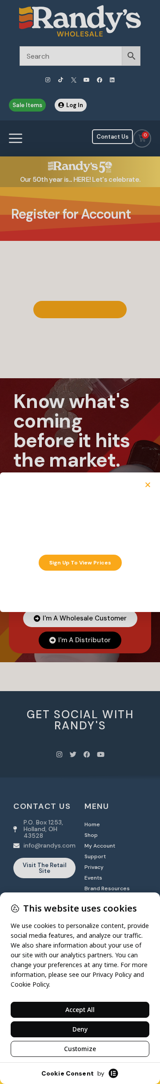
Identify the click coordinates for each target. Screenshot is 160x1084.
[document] (80, 542)
